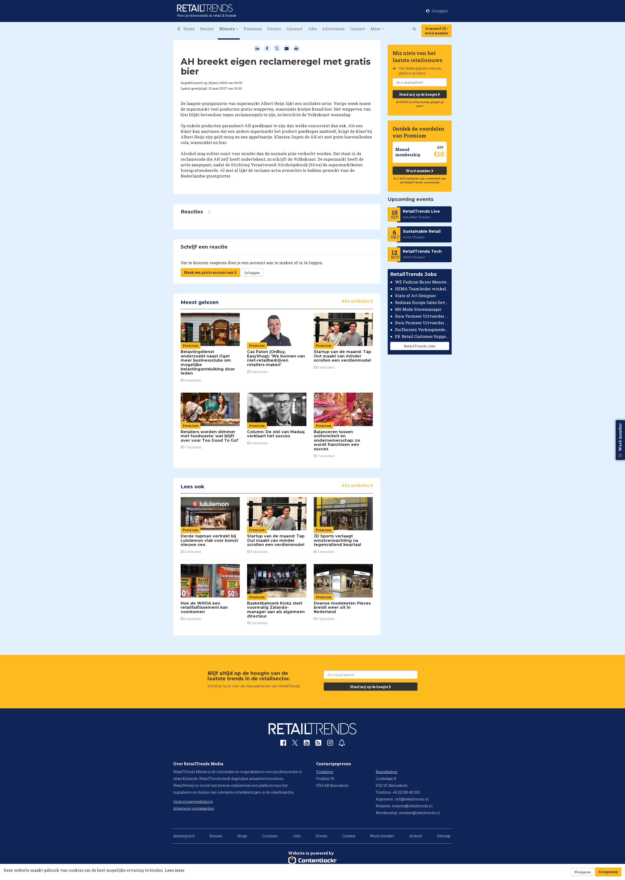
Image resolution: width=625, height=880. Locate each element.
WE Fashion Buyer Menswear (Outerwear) (422, 281)
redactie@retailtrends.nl (412, 806)
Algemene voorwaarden (193, 808)
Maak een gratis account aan (209, 272)
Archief (415, 836)
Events (274, 28)
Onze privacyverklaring (193, 801)
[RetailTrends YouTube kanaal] (306, 744)
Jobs (312, 28)
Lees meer (175, 870)
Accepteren (608, 872)
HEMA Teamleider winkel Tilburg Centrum (422, 288)
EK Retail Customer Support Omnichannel (422, 336)
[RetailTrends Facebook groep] (283, 744)
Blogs (242, 836)
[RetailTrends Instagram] (330, 744)
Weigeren (582, 872)
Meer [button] (376, 28)
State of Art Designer (415, 295)
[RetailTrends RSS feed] (318, 744)
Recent (207, 28)
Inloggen (252, 272)
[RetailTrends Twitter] (295, 744)
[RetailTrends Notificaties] (341, 744)
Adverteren (333, 28)
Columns (270, 836)
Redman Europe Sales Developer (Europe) (422, 302)
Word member (418, 170)
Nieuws (215, 836)
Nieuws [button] (227, 28)
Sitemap (443, 836)
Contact (357, 28)
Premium (253, 28)
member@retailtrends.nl (419, 812)
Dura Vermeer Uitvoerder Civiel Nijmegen (422, 322)
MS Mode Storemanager (418, 309)
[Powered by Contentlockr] (312, 860)
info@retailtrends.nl (412, 799)
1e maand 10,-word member (436, 30)
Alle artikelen (356, 301)
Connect (294, 28)
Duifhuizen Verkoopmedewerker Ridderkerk (422, 329)
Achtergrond (184, 836)
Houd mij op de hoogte (418, 94)
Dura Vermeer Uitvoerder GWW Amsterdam (422, 315)
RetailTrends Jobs (419, 346)
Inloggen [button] (439, 11)
